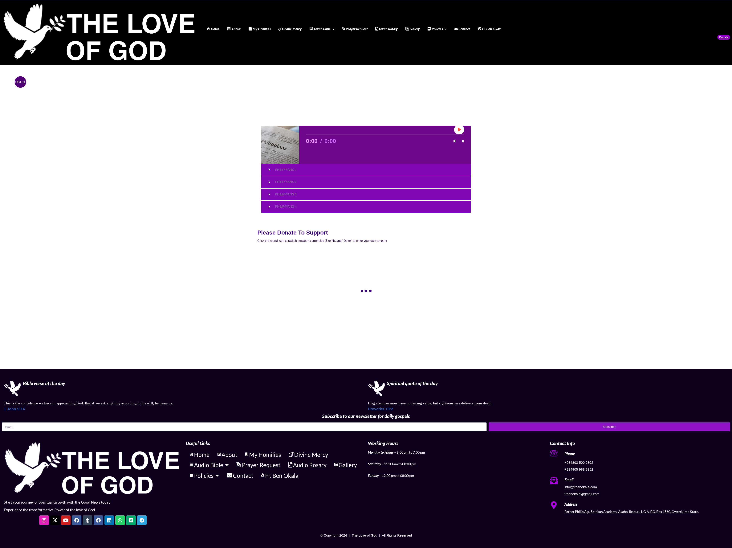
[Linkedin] (109, 520)
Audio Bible (322, 29)
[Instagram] (44, 520)
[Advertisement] (366, 93)
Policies (437, 29)
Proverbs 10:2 (380, 409)
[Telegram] (142, 520)
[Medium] (131, 520)
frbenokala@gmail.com (582, 494)
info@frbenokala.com (580, 487)
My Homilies (262, 29)
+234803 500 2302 (578, 462)
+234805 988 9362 (578, 469)
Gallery (415, 29)
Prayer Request (357, 29)
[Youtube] (66, 520)
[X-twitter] (55, 520)
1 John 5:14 (14, 409)
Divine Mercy (292, 29)
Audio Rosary (388, 29)
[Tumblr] (87, 520)
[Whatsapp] (120, 520)
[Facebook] (76, 520)
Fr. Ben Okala (491, 29)
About (236, 29)
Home (215, 29)
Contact (464, 29)
